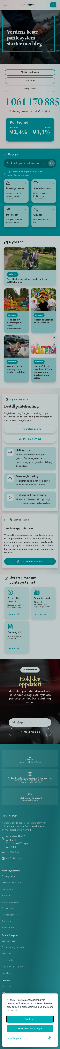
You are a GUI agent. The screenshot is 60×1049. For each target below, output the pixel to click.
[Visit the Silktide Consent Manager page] (49, 1038)
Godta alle (30, 1019)
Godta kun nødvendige (30, 1028)
